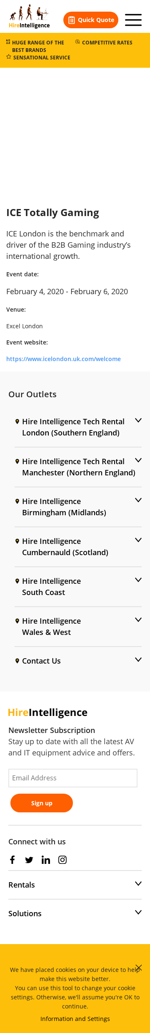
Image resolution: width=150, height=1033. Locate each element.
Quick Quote (96, 20)
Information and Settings (75, 1019)
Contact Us (41, 661)
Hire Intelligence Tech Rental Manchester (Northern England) (78, 466)
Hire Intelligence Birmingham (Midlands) (64, 506)
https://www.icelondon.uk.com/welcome (63, 359)
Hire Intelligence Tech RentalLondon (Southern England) (73, 427)
